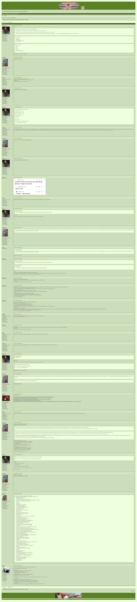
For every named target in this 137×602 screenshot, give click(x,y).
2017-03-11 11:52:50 (19, 57)
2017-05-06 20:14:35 (19, 127)
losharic (3, 25)
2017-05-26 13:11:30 (19, 258)
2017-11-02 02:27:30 (19, 454)
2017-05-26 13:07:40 (19, 247)
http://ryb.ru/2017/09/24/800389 (17, 383)
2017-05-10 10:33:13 (19, 158)
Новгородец (4, 493)
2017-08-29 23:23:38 (19, 332)
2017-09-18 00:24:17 (19, 343)
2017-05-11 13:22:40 (19, 177)
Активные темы (4, 15)
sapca (3, 565)
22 (10, 22)
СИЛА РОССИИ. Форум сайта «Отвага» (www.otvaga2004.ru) (12, 19)
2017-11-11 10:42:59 (19, 473)
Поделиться (15, 57)
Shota (3, 332)
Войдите (8, 17)
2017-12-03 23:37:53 (19, 565)
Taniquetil (3, 314)
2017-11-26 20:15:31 (19, 493)
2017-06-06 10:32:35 (19, 277)
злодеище (3, 57)
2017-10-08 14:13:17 (19, 422)
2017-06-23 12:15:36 (19, 314)
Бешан (3, 77)
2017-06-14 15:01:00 (19, 285)
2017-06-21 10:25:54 (19, 300)
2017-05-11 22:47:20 (19, 208)
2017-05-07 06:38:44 (19, 138)
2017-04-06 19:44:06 (19, 77)
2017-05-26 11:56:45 (19, 227)
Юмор (23, 19)
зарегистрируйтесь (12, 17)
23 (11, 22)
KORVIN (3, 127)
